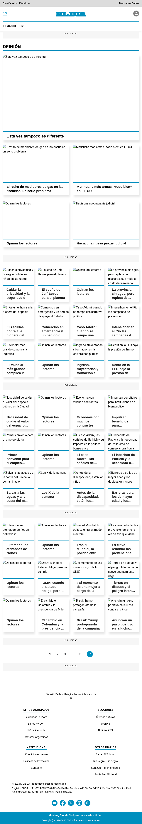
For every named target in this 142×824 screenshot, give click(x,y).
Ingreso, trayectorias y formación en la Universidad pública (88, 373)
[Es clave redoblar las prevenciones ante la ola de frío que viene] (123, 532)
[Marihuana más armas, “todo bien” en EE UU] (106, 163)
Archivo (105, 723)
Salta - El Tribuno (105, 754)
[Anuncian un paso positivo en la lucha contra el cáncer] (123, 607)
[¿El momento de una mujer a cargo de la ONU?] (88, 569)
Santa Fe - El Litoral (105, 774)
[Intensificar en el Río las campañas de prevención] (123, 314)
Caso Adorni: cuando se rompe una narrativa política (87, 335)
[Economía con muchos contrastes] (88, 404)
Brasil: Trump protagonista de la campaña (88, 624)
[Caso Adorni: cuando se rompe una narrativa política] (88, 314)
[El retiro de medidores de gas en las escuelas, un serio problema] (36, 163)
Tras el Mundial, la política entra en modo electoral (87, 553)
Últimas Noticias (105, 717)
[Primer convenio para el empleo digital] (18, 441)
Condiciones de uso (36, 754)
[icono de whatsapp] (87, 803)
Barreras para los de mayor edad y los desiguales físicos (122, 501)
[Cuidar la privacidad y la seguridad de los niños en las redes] (18, 276)
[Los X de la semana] (53, 479)
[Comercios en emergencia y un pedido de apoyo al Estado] (53, 314)
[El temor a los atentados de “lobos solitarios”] (18, 532)
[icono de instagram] (79, 803)
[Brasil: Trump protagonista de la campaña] (88, 607)
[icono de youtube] (55, 803)
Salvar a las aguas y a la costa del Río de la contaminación (18, 501)
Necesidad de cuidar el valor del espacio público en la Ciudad (17, 425)
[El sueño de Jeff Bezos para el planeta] (53, 276)
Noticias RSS (105, 730)
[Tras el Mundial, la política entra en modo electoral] (88, 532)
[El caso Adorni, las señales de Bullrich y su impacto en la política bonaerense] (88, 441)
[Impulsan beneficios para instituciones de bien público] (123, 404)
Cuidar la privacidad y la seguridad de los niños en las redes (18, 298)
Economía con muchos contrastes (88, 421)
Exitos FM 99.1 (36, 723)
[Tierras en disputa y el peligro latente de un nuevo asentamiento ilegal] (123, 569)
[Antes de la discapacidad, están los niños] (88, 479)
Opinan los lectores (21, 243)
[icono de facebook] (63, 803)
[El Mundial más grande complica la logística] (18, 351)
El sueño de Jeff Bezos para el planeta (53, 294)
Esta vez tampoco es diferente (35, 136)
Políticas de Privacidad (36, 761)
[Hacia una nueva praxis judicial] (106, 220)
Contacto (36, 767)
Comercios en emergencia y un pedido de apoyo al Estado (53, 335)
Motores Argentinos (36, 737)
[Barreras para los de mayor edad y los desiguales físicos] (123, 479)
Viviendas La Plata (36, 717)
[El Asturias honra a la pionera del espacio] (18, 314)
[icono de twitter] (71, 803)
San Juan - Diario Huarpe (105, 767)
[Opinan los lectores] (36, 220)
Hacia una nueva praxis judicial (101, 243)
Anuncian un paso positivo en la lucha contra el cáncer (122, 628)
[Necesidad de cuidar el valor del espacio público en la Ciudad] (18, 404)
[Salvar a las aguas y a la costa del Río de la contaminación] (18, 479)
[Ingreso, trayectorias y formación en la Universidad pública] (88, 351)
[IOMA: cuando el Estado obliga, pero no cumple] (53, 569)
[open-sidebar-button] (5, 14)
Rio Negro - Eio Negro (105, 761)
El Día (23, 783)
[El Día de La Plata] (71, 14)
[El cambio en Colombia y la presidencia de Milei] (53, 607)
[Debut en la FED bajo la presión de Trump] (123, 351)
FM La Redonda (36, 730)
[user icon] (136, 15)
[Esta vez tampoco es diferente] (71, 93)
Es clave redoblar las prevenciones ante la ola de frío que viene (122, 553)
